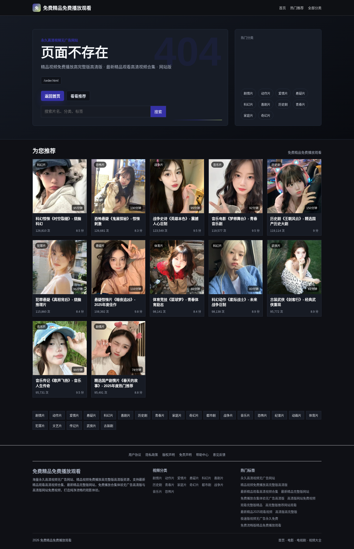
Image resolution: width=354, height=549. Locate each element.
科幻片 (248, 104)
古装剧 (108, 426)
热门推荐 (297, 8)
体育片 (313, 415)
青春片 (300, 104)
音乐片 (245, 415)
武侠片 (91, 426)
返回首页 (52, 96)
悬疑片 (300, 93)
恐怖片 (262, 415)
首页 (282, 8)
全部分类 (314, 8)
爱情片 (283, 93)
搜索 (158, 112)
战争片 (228, 415)
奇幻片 (265, 115)
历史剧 (283, 104)
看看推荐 (78, 96)
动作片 (265, 93)
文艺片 (57, 426)
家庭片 (248, 115)
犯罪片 (40, 426)
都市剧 (211, 415)
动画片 (296, 415)
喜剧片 (265, 104)
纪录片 (279, 415)
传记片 (74, 426)
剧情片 (248, 93)
